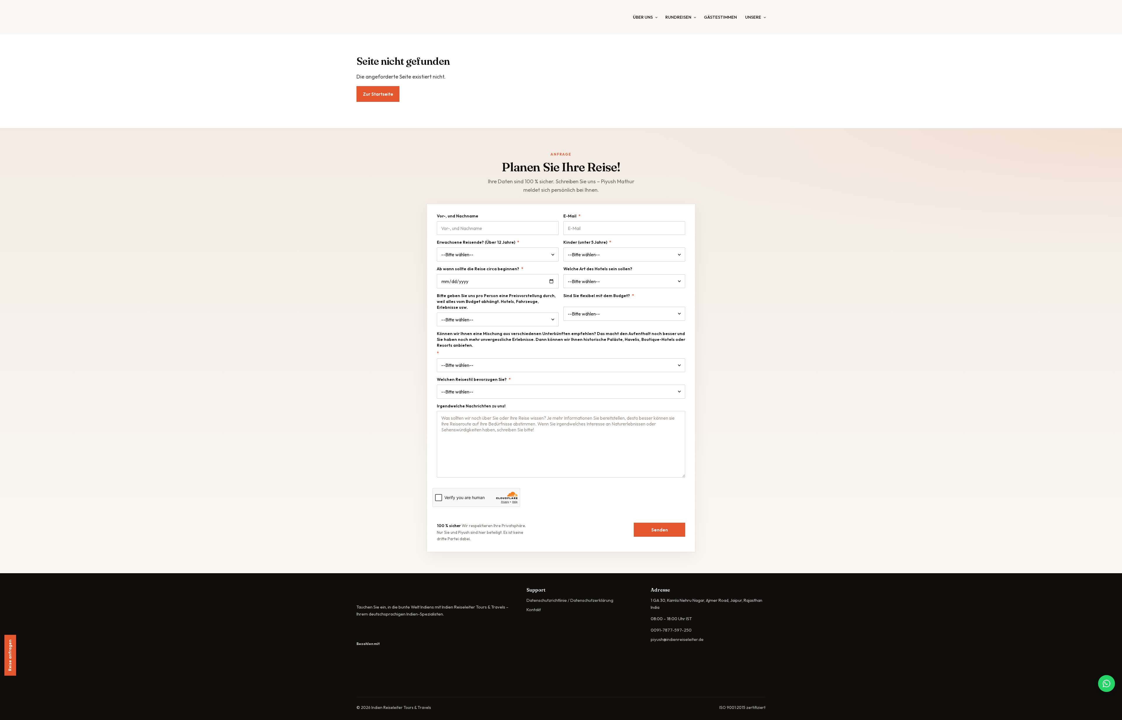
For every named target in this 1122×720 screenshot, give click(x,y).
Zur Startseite (378, 94)
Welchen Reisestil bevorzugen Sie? (474, 379)
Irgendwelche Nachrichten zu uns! (471, 406)
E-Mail (572, 216)
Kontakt (534, 609)
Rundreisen (678, 17)
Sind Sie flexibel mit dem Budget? (598, 295)
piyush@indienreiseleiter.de (677, 639)
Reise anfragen (10, 656)
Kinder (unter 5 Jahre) (587, 242)
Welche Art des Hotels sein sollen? (597, 268)
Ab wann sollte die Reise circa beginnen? (480, 268)
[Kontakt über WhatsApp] (1106, 683)
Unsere (753, 17)
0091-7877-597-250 (671, 630)
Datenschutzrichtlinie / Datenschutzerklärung (570, 600)
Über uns (643, 17)
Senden (659, 530)
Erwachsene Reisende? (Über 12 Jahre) (478, 242)
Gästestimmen (720, 17)
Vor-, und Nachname (457, 216)
